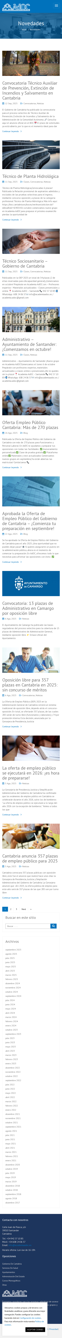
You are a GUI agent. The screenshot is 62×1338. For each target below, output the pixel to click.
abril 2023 (10, 1051)
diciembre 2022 (12, 1067)
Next (24, 909)
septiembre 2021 (13, 1126)
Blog (25, 433)
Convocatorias (29, 103)
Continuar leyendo (10, 131)
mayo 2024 (10, 1008)
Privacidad (53, 1329)
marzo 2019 (11, 1181)
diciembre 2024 (12, 983)
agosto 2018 (11, 1198)
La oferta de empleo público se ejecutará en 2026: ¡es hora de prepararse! (30, 773)
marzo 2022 (11, 1101)
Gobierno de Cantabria (12, 1264)
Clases (26, 181)
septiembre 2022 (13, 1080)
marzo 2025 (11, 975)
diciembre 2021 (12, 1114)
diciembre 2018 (12, 1185)
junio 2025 (10, 962)
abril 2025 (10, 970)
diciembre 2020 (12, 1164)
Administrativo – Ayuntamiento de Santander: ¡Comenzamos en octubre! (29, 344)
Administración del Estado (13, 1276)
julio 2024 (10, 1000)
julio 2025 (10, 958)
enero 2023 (10, 1063)
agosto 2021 (11, 1131)
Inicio (24, 29)
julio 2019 (10, 1173)
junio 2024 (10, 1004)
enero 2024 (10, 1025)
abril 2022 (10, 1097)
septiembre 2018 (13, 1194)
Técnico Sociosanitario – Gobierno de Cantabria (25, 263)
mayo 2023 (10, 1046)
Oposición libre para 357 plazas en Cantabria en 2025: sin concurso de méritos (29, 685)
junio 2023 (10, 1042)
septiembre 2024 (13, 996)
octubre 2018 (11, 1190)
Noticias (40, 103)
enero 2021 (10, 1160)
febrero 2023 (11, 1059)
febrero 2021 (11, 1156)
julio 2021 (10, 1135)
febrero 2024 (11, 1021)
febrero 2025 (11, 979)
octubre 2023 (11, 1029)
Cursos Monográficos (11, 1280)
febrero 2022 (11, 1105)
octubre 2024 (11, 991)
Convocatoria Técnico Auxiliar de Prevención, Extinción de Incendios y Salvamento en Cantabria (29, 90)
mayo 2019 (10, 1177)
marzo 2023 (11, 1055)
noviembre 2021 (13, 1118)
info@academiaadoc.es (20, 1245)
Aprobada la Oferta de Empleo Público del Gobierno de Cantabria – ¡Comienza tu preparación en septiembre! (29, 520)
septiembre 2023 (13, 1034)
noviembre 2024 (13, 987)
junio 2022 (10, 1088)
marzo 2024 (11, 1017)
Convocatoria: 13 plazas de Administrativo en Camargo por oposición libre (28, 608)
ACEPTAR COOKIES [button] (35, 1329)
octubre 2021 (11, 1122)
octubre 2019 (11, 1169)
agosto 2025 (11, 954)
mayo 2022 (10, 1093)
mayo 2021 (10, 1143)
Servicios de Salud (10, 1268)
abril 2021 (10, 1147)
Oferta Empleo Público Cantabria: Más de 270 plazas (30, 424)
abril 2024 (10, 1013)
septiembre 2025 (13, 949)
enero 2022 (10, 1110)
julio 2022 (10, 1084)
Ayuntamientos (8, 1272)
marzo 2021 (11, 1152)
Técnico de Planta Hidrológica (30, 176)
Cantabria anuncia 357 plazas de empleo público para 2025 (30, 858)
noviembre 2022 (13, 1072)
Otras (4, 1285)
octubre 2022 (11, 1076)
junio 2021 (10, 1139)
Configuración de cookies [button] (30, 1318)
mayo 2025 (10, 966)
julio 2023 (10, 1038)
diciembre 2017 (12, 1202)
